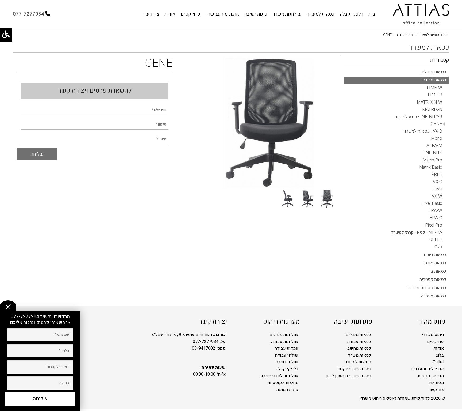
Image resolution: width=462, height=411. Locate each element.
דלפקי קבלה (351, 14)
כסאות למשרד (320, 14)
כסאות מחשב (359, 348)
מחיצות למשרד (358, 362)
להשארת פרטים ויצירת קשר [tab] (95, 90)
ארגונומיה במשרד (222, 14)
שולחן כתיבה (287, 362)
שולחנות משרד (287, 14)
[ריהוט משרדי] (421, 14)
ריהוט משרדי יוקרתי (354, 369)
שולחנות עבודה (284, 341)
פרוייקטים (190, 14)
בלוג (440, 355)
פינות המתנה (287, 389)
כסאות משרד (359, 355)
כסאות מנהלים (358, 334)
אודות (170, 14)
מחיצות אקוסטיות (283, 382)
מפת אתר (436, 382)
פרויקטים (435, 341)
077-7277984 (25, 316)
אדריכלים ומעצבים (427, 369)
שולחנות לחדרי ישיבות (278, 376)
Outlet (438, 362)
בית (372, 14)
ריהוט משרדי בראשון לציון (348, 376)
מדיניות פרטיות (431, 376)
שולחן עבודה (286, 355)
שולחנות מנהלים (284, 334)
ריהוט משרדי (433, 334)
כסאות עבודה (359, 341)
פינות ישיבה (255, 14)
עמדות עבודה (286, 348)
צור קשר (151, 14)
